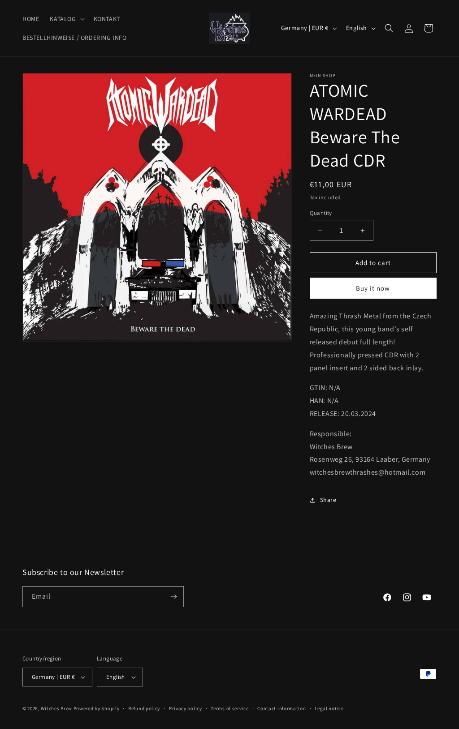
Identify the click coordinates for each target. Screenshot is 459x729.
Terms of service (229, 708)
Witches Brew (56, 708)
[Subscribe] (173, 596)
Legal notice (329, 708)
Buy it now (373, 288)
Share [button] (328, 500)
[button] (66, 18)
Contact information (281, 708)
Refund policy (144, 708)
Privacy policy (185, 708)
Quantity (321, 213)
